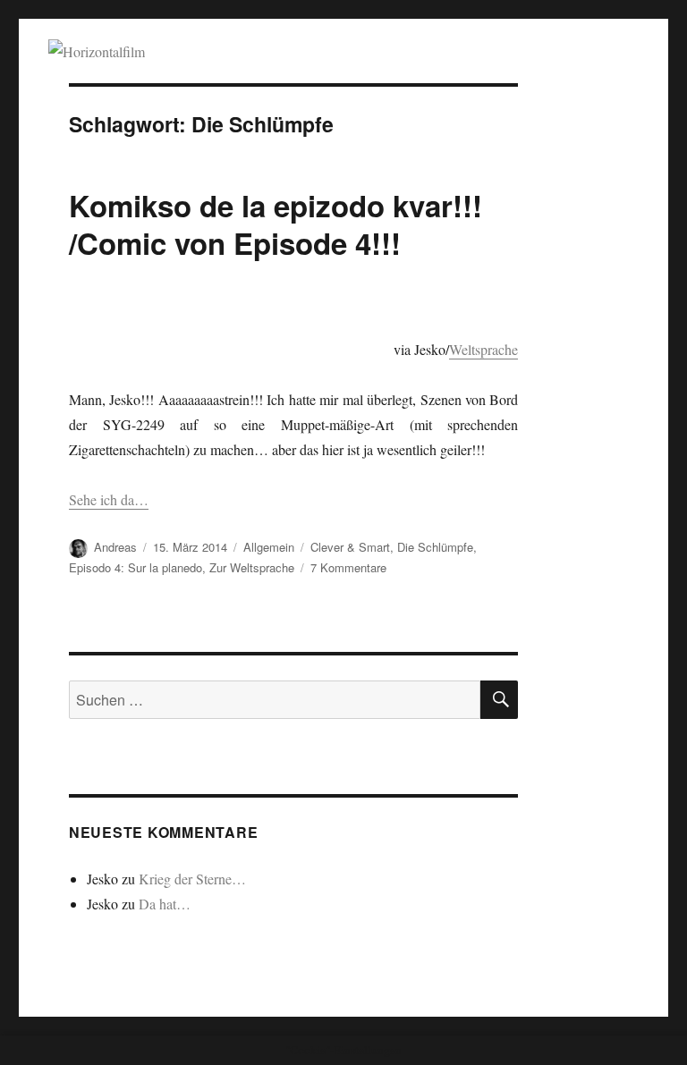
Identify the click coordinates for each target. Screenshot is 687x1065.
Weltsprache (483, 349)
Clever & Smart (350, 546)
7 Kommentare (348, 567)
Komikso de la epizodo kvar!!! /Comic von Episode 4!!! (275, 224)
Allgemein (268, 546)
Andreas (115, 546)
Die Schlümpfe (435, 546)
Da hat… (165, 903)
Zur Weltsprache (251, 567)
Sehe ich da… (108, 499)
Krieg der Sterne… (192, 878)
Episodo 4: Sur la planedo (135, 567)
